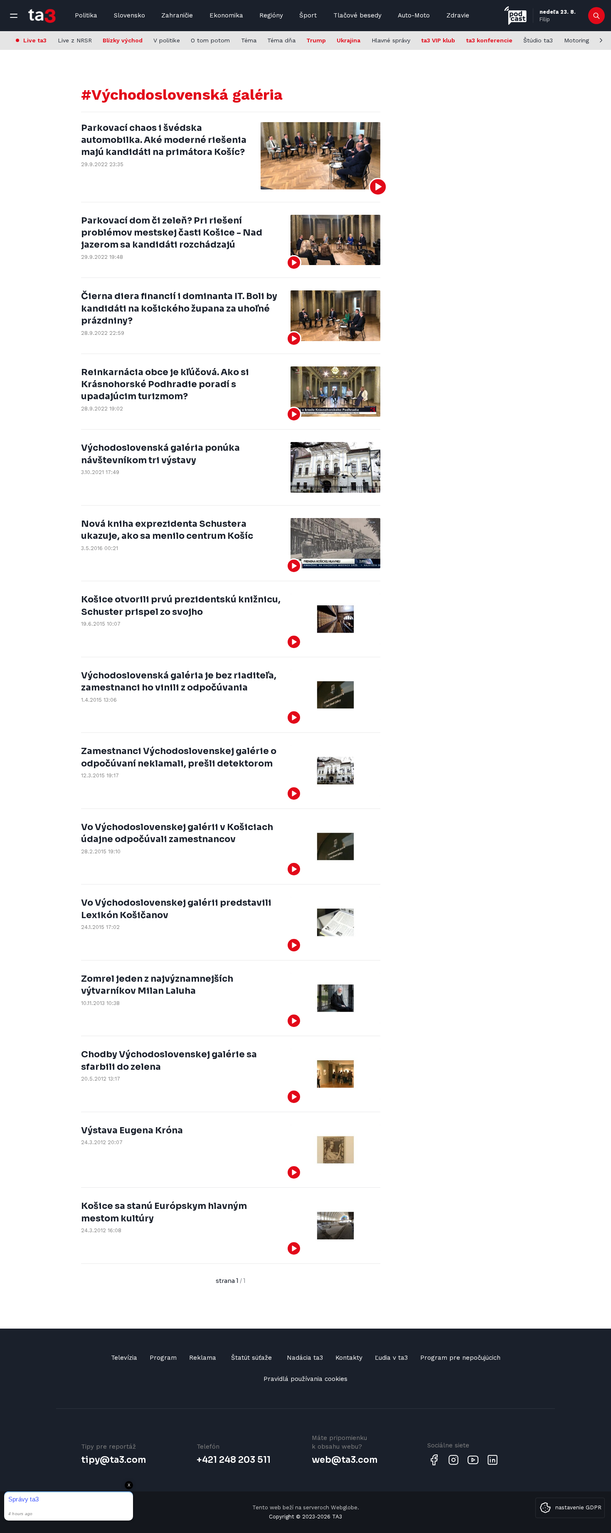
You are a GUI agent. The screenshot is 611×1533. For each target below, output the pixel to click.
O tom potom (210, 40)
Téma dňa (281, 40)
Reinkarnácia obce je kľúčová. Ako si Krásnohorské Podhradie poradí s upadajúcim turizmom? (165, 384)
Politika (86, 15)
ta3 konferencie (489, 40)
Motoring (576, 40)
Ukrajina (348, 40)
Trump (316, 40)
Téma (248, 40)
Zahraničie (177, 15)
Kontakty (348, 1357)
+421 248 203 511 (234, 1459)
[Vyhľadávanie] (596, 16)
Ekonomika (226, 15)
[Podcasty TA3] (515, 15)
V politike (166, 40)
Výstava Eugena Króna (132, 1130)
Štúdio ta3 (538, 40)
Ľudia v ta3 (391, 1357)
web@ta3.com (344, 1459)
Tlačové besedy (357, 15)
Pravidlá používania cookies (305, 1379)
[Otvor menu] (13, 15)
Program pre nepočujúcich (460, 1357)
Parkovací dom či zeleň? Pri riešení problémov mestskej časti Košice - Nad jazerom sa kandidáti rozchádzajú (171, 233)
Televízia (124, 1357)
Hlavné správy (391, 40)
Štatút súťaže (251, 1357)
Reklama (202, 1357)
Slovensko (129, 15)
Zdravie (457, 15)
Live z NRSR (75, 40)
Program (163, 1357)
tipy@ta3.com (113, 1459)
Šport (308, 15)
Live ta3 (35, 40)
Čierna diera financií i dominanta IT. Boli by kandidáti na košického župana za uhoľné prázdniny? (179, 308)
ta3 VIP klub (438, 40)
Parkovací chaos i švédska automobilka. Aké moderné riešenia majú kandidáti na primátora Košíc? (163, 140)
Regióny (271, 15)
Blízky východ (123, 40)
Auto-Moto (414, 15)
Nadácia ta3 (305, 1357)
